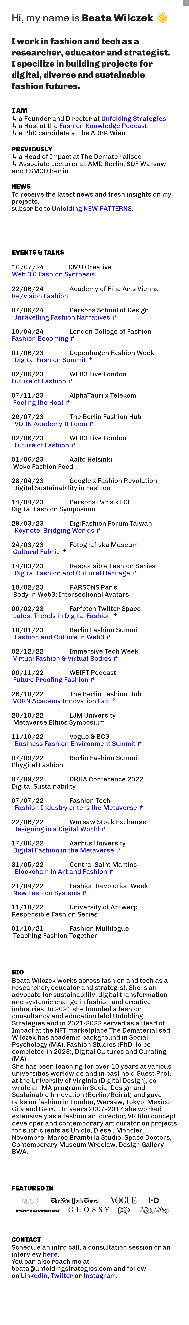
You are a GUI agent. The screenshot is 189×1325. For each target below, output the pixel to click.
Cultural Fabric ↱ (40, 552)
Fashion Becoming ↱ (43, 338)
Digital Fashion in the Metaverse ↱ (67, 850)
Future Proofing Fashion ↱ (54, 680)
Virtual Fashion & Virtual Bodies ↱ (65, 658)
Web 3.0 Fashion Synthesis (90, 270)
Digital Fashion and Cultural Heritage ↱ (76, 573)
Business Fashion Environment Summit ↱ (78, 744)
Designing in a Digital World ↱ (59, 829)
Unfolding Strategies (133, 119)
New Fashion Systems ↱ (50, 893)
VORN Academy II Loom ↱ (54, 424)
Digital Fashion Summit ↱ (54, 360)
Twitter (62, 1276)
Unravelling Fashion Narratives (60, 317)
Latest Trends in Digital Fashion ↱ (65, 616)
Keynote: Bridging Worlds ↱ (58, 530)
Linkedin (34, 1276)
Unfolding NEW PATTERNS (92, 208)
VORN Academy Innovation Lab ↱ (64, 701)
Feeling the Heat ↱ (42, 402)
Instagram (99, 1276)
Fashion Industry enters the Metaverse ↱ (79, 808)
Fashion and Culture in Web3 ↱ (63, 637)
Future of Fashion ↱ (42, 381)
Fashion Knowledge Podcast (103, 126)
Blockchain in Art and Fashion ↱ (64, 871)
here (50, 1254)
